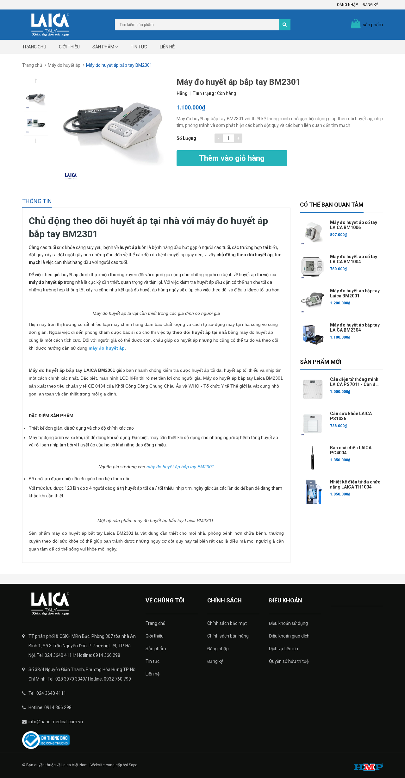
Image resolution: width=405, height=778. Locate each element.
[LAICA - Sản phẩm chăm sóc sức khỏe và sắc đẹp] (79, 604)
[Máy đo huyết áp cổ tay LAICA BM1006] (312, 232)
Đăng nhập (347, 5)
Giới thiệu (69, 46)
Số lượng (186, 138)
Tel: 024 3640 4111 (47, 693)
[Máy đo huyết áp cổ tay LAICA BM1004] (312, 266)
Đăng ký (370, 5)
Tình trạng (203, 93)
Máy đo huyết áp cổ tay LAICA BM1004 (353, 259)
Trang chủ (34, 46)
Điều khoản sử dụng (288, 623)
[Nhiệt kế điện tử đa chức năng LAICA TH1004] (312, 492)
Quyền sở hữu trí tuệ (288, 661)
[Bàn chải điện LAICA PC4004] (312, 457)
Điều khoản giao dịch (289, 635)
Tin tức (139, 46)
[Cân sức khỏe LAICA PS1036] (312, 423)
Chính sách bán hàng (228, 635)
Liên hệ (167, 46)
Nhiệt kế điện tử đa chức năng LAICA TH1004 (355, 484)
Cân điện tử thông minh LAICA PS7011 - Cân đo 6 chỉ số (354, 384)
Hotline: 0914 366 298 (50, 707)
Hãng (182, 93)
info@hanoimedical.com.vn (55, 721)
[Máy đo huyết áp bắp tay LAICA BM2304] (312, 335)
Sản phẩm (103, 46)
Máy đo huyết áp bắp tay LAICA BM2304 (355, 327)
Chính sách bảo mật (227, 623)
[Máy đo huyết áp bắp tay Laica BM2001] (312, 301)
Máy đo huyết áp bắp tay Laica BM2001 (355, 293)
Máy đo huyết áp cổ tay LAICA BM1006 (353, 225)
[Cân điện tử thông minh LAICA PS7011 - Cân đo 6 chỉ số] (312, 389)
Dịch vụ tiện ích (283, 648)
